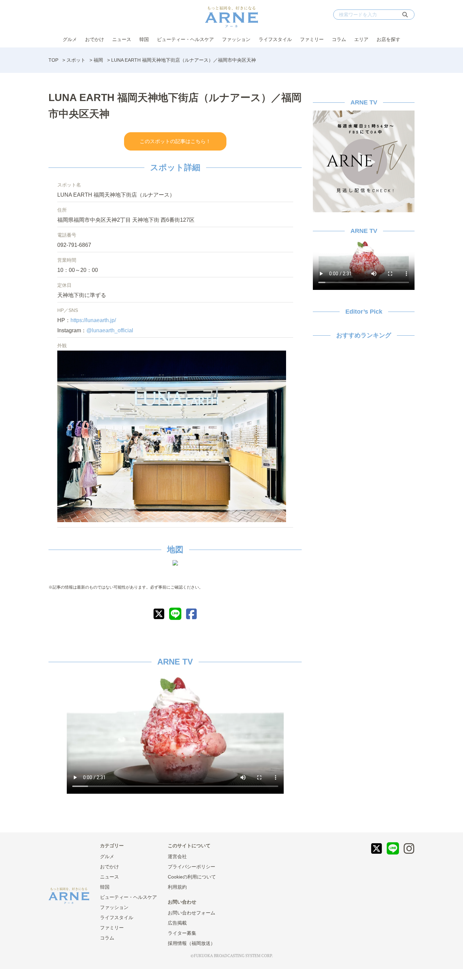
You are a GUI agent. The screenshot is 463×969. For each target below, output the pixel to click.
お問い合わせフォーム (191, 912)
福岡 (98, 60)
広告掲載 (177, 923)
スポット (75, 60)
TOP (53, 60)
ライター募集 (182, 933)
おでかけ (94, 39)
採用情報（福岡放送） (191, 943)
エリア (361, 39)
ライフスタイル (275, 39)
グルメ (70, 39)
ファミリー (312, 39)
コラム (339, 39)
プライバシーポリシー (191, 866)
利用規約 (177, 887)
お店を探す (388, 39)
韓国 (144, 39)
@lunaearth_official (109, 330)
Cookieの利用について (192, 876)
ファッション (236, 39)
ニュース (121, 39)
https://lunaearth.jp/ (93, 320)
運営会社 (177, 856)
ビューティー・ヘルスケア (185, 39)
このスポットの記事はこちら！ (175, 141)
